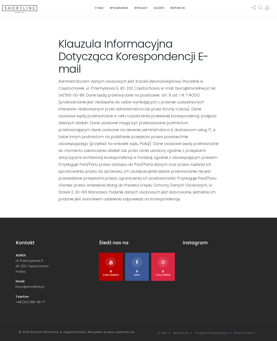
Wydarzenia (119, 8)
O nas (99, 8)
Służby (159, 8)
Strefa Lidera (244, 333)
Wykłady (141, 8)
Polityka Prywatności (211, 333)
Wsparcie (177, 8)
